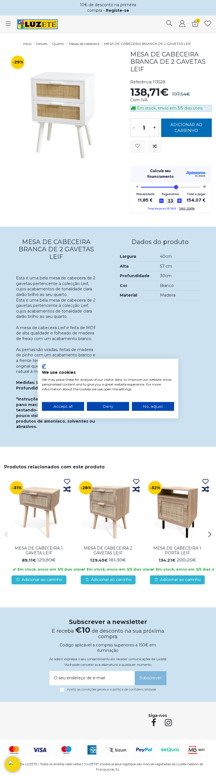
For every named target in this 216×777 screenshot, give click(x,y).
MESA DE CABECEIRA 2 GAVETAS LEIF (108, 550)
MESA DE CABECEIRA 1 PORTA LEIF (177, 550)
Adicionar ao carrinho (186, 127)
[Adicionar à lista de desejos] (137, 146)
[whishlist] (207, 24)
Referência (141, 82)
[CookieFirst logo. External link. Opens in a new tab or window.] (44, 366)
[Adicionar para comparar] (154, 146)
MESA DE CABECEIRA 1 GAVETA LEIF (39, 550)
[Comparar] (67, 489)
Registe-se (117, 10)
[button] (12, 764)
